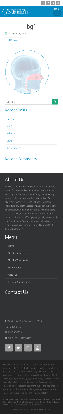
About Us (12, 274)
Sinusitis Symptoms (17, 253)
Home (11, 246)
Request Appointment (19, 282)
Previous (14, 40)
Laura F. (10, 140)
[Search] (55, 102)
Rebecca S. (11, 133)
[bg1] (27, 71)
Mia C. (9, 126)
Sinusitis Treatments (18, 260)
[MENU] (57, 13)
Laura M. (10, 119)
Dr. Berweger (13, 148)
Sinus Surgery (14, 267)
